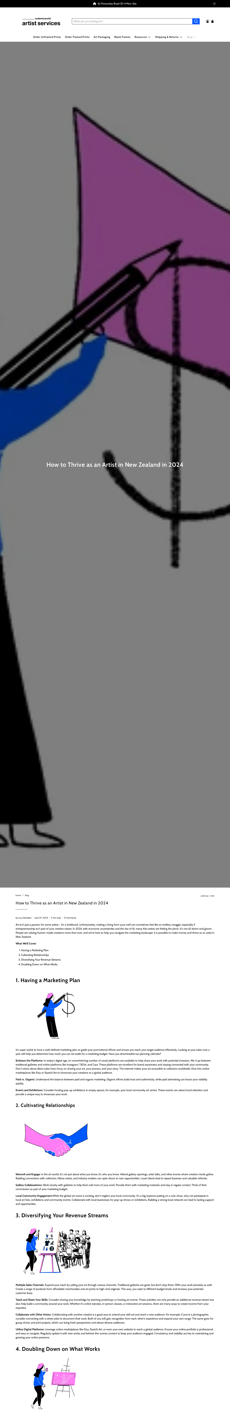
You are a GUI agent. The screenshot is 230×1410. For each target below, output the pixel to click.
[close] (214, 3)
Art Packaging (102, 37)
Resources (141, 37)
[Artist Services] (41, 21)
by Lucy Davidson (23, 918)
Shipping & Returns (167, 37)
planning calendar (150, 1053)
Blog (190, 37)
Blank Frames (122, 37)
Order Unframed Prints (47, 37)
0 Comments (70, 918)
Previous (204, 896)
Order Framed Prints (77, 37)
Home (18, 895)
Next (212, 896)
